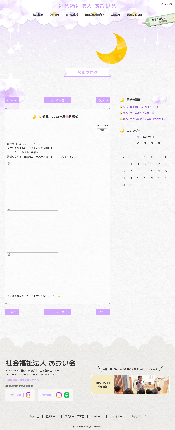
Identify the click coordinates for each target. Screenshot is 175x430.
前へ (13, 100)
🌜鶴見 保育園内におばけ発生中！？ (140, 106)
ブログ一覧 (57, 100)
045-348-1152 (20, 374)
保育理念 (54, 14)
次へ (101, 100)
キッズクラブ (138, 416)
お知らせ (115, 14)
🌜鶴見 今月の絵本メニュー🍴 (137, 112)
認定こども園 (134, 14)
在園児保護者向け (94, 14)
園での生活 (72, 14)
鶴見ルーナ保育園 (74, 416)
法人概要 (38, 14)
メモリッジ (167, 3)
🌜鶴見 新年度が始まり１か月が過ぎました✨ (145, 118)
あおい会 (34, 416)
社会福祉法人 (87, 6)
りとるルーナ (117, 416)
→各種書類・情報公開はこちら (22, 380)
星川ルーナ (52, 416)
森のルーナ (97, 416)
